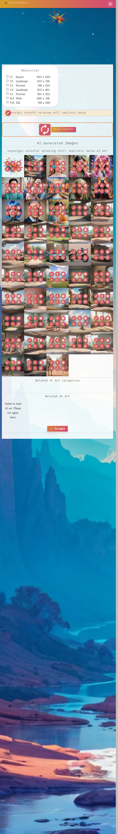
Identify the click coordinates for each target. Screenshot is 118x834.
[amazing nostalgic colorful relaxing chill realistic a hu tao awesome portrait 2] (80, 166)
